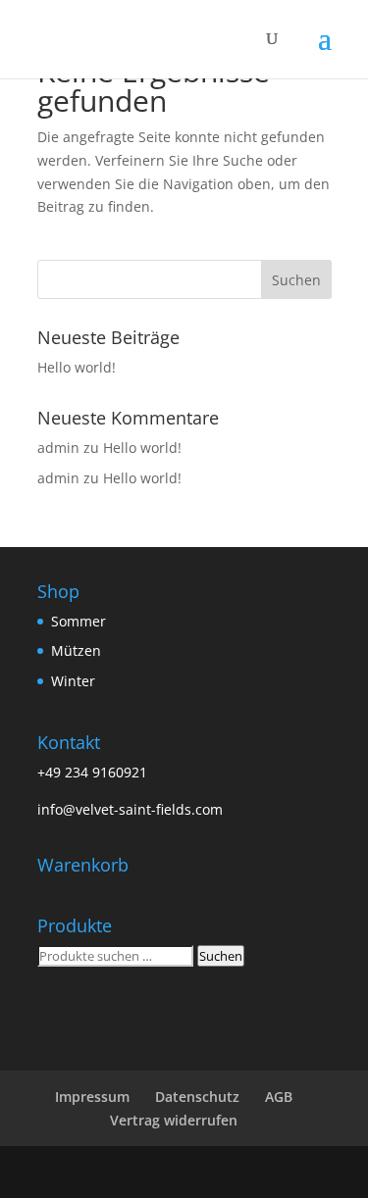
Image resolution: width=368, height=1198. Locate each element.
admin (58, 447)
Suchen (220, 956)
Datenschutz (197, 1096)
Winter (73, 681)
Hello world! (76, 367)
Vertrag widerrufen (173, 1120)
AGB (278, 1096)
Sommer (78, 621)
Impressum (92, 1096)
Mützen (76, 650)
